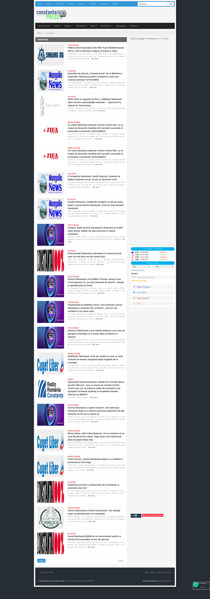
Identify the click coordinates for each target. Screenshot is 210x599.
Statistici (153, 572)
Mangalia (82, 4)
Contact (48, 4)
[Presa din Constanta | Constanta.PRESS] (51, 15)
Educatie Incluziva (164, 572)
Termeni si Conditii (46, 572)
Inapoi (41, 560)
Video (57, 26)
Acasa (39, 4)
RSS (138, 303)
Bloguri (68, 26)
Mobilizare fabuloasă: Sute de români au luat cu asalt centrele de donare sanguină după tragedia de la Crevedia (95, 359)
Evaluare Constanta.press (201, 583)
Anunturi (134, 26)
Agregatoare (121, 26)
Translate (165, 38)
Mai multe (94, 59)
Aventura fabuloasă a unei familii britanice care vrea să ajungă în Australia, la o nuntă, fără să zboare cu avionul (96, 333)
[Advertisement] (153, 142)
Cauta (146, 572)
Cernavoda (104, 4)
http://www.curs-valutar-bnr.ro (145, 277)
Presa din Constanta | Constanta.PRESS (79, 581)
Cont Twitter (141, 292)
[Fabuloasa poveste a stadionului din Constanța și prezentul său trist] (50, 492)
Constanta (59, 4)
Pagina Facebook (143, 287)
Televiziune (81, 26)
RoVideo (115, 4)
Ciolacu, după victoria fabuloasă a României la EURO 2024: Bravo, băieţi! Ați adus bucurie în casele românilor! (95, 231)
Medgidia (92, 4)
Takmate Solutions (164, 581)
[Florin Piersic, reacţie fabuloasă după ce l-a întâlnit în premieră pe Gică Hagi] (50, 466)
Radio (93, 26)
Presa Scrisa (44, 26)
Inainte (120, 560)
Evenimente (106, 26)
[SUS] (205, 594)
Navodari (70, 4)
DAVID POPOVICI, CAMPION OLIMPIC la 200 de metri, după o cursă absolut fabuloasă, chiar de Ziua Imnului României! (96, 205)
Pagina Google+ (142, 298)
